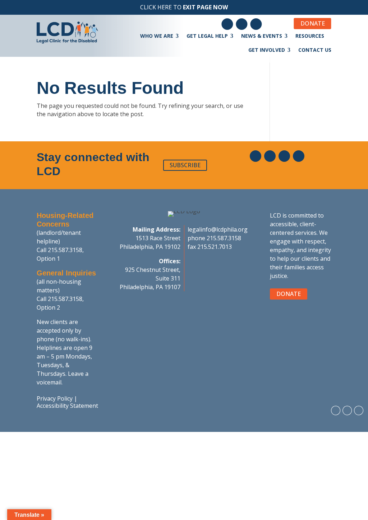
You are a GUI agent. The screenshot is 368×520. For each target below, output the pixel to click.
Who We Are (156, 35)
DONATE (312, 23)
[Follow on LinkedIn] (242, 24)
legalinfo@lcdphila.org (218, 229)
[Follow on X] (298, 156)
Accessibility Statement (67, 406)
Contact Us (314, 49)
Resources (309, 35)
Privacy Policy (55, 398)
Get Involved (266, 49)
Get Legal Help (207, 35)
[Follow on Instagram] (256, 24)
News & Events (261, 35)
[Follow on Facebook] (227, 24)
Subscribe (185, 165)
